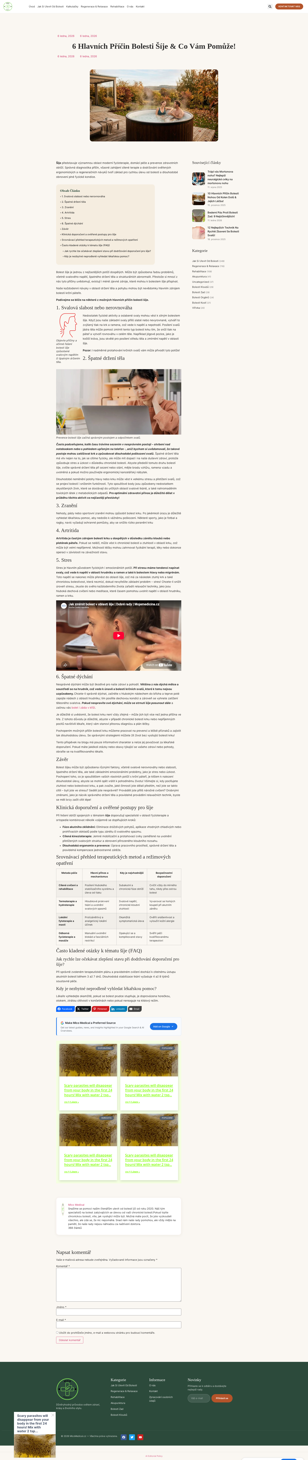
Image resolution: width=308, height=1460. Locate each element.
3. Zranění (68, 207)
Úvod (32, 6)
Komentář (63, 1266)
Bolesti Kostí (201, 302)
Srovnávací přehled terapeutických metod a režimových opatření (100, 239)
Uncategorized (203, 281)
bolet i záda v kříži (83, 707)
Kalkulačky (72, 6)
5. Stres (66, 218)
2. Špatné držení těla (74, 201)
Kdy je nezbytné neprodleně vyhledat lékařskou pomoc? (96, 256)
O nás (130, 6)
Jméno (61, 1307)
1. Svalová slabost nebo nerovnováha (84, 196)
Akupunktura (201, 276)
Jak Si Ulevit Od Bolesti (50, 6)
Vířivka (198, 307)
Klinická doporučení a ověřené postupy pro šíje (89, 234)
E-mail (61, 1320)
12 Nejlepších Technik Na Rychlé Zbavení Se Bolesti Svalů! (223, 231)
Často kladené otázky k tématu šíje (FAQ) (86, 245)
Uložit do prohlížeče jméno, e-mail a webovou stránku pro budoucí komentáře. (107, 1332)
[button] (270, 6)
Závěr (65, 228)
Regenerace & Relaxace (94, 6)
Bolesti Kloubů (203, 286)
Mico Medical (76, 1204)
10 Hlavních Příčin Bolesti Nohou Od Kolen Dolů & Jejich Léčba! (223, 197)
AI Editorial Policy (154, 1456)
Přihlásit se (222, 1398)
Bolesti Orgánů (203, 297)
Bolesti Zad (201, 292)
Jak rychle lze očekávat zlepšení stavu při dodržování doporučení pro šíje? (107, 251)
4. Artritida (68, 212)
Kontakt (140, 6)
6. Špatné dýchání (72, 223)
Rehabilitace (117, 6)
